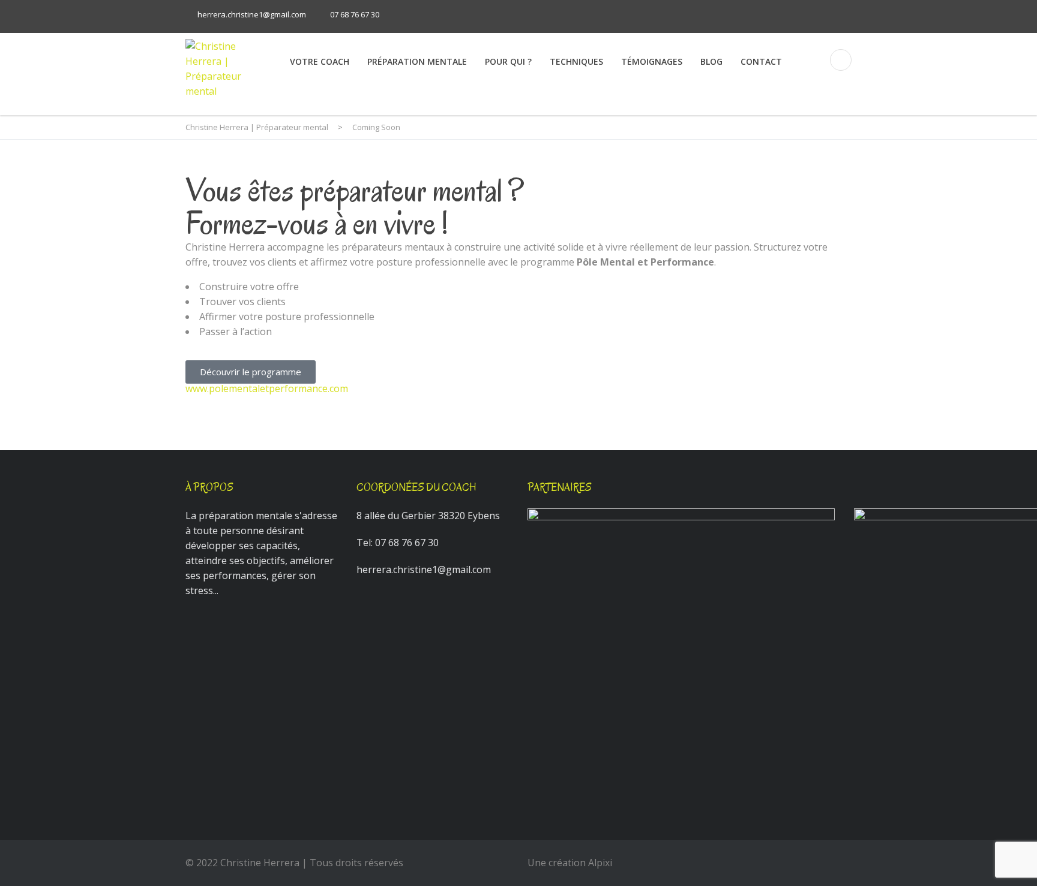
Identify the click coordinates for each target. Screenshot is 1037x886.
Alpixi (600, 862)
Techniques (576, 61)
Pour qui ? (508, 61)
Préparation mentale (417, 61)
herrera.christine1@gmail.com (251, 14)
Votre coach (319, 61)
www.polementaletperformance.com (266, 388)
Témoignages (651, 61)
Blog (711, 61)
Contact (761, 61)
